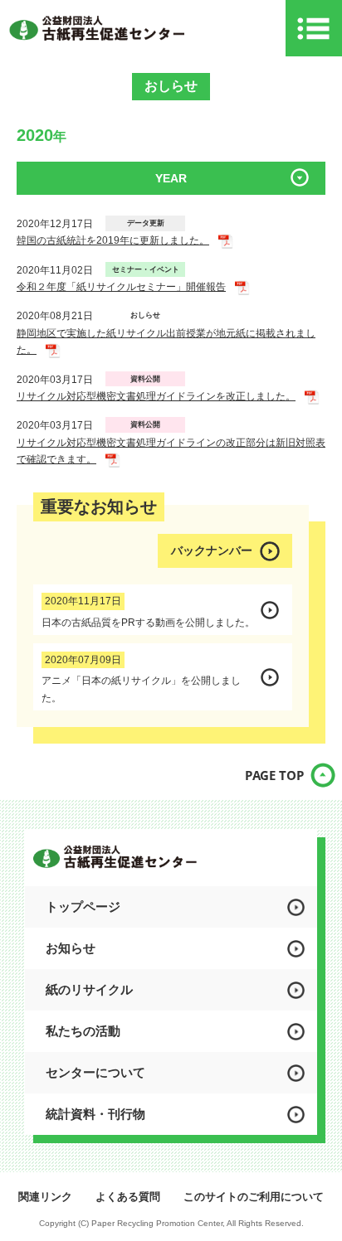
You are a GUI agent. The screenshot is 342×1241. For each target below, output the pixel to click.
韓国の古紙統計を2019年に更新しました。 (113, 240)
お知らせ (70, 948)
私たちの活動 (83, 1031)
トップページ (83, 906)
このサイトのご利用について (253, 1196)
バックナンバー (211, 550)
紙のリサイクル (89, 989)
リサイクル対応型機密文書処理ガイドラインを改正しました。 (156, 396)
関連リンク (45, 1196)
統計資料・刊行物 (95, 1114)
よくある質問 (127, 1196)
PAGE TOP (274, 775)
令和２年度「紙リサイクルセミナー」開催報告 (121, 287)
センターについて (95, 1072)
